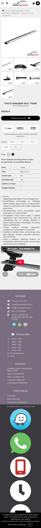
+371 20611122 (10, 406)
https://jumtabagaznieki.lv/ (22, 304)
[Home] (3, 11)
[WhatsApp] (20, 443)
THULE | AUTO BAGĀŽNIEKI (15, 11)
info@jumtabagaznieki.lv (21, 308)
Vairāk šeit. (22, 525)
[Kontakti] (20, 490)
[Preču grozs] (38, 3)
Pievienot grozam (19, 118)
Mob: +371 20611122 (19, 311)
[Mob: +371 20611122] (20, 466)
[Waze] (20, 419)
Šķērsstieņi (24, 13)
